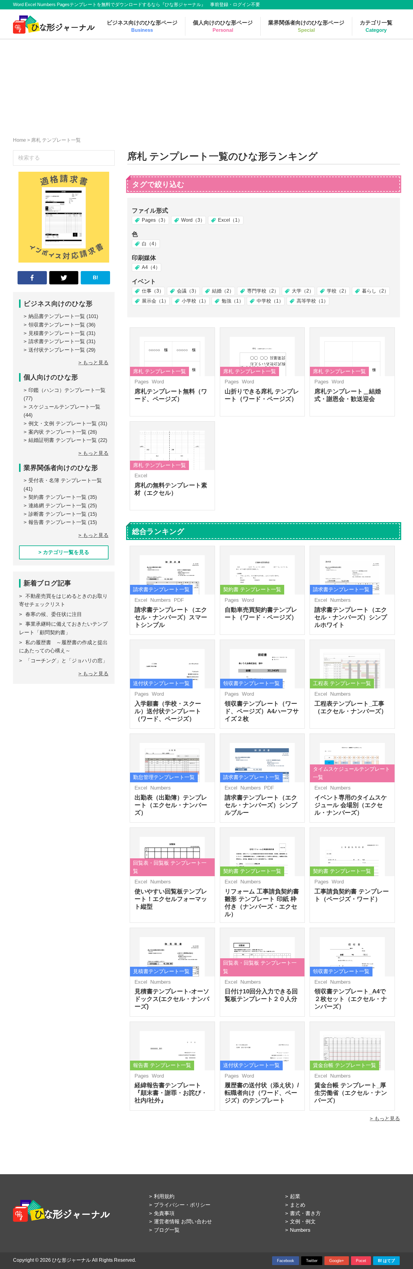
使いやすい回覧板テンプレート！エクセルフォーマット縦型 (171, 899)
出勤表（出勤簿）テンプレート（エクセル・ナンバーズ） (171, 805)
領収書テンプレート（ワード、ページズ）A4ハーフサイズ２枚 (262, 711)
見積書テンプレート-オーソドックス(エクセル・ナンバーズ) (172, 999)
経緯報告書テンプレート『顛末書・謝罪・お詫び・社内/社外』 (171, 1093)
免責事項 (164, 1213)
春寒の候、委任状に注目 (53, 614)
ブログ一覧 (167, 1230)
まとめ (297, 1205)
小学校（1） (195, 300)
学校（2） (338, 290)
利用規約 (164, 1196)
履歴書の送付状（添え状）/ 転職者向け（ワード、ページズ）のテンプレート (262, 1093)
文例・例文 (303, 1221)
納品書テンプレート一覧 (56, 316)
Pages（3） (155, 220)
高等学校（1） (312, 300)
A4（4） (151, 267)
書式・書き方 (305, 1213)
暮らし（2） (375, 290)
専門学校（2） (263, 290)
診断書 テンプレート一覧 (57, 514)
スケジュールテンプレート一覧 (64, 407)
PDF (179, 600)
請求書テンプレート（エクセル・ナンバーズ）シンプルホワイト (350, 617)
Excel (141, 476)
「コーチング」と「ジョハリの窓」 (66, 661)
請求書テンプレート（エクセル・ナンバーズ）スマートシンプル (171, 617)
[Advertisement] (206, 84)
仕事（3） (153, 290)
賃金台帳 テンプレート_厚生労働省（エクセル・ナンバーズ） (350, 1093)
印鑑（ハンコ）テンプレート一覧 (67, 390)
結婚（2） (223, 290)
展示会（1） (155, 300)
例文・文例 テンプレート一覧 (62, 423)
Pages (142, 382)
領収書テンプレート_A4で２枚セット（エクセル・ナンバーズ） (350, 999)
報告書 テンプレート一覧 (57, 522)
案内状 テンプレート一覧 (57, 432)
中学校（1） (270, 300)
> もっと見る (385, 1119)
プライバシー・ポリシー (182, 1205)
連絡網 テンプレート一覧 (57, 506)
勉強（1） (233, 300)
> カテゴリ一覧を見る (63, 552)
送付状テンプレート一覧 (56, 350)
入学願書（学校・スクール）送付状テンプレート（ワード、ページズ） (168, 711)
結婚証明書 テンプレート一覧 (62, 440)
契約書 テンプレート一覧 (57, 497)
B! (95, 277)
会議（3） (188, 290)
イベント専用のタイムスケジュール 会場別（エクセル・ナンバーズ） (350, 805)
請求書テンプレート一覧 (56, 341)
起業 (295, 1196)
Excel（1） (230, 220)
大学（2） (303, 290)
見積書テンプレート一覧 (56, 333)
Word (158, 382)
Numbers (160, 600)
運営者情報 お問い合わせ (183, 1221)
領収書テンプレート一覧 (56, 325)
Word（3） (193, 220)
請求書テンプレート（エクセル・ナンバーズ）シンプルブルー (261, 805)
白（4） (150, 243)
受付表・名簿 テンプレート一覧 (65, 480)
